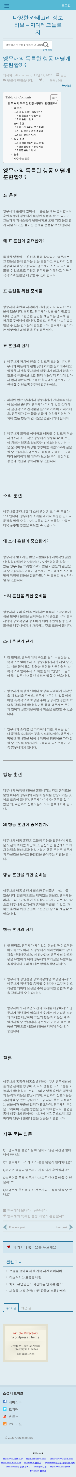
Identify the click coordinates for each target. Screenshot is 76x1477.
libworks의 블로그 (38, 1470)
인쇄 (68, 86)
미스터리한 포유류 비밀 (25, 1277)
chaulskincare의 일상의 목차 (18, 1466)
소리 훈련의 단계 (27, 134)
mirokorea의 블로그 (32, 1462)
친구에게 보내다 (19, 1210)
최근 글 (26, 1308)
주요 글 (11, 1308)
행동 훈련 (19, 138)
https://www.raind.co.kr (12, 1458)
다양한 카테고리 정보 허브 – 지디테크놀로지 (38, 24)
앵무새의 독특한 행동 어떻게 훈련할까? (32, 103)
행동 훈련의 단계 (27, 150)
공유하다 (40, 1210)
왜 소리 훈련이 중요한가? (31, 127)
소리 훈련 (19, 123)
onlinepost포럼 (40, 1466)
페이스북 (15, 1402)
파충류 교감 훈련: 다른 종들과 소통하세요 (37, 1290)
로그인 (66, 5)
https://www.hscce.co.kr (11, 1462)
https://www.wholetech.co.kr (61, 1458)
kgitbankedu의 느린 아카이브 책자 (60, 1462)
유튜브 (13, 1416)
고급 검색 (47, 50)
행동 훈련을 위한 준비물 (31, 146)
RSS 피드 (15, 1424)
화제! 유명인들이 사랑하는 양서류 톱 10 (36, 1284)
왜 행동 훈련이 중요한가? (31, 142)
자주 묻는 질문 (21, 158)
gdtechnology (22, 75)
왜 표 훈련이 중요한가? (30, 111)
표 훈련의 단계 (26, 119)
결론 (16, 154)
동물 (63, 75)
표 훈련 (17, 107)
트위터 (13, 1409)
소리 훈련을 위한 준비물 (31, 130)
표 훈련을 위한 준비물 (30, 115)
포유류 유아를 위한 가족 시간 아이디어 (35, 1271)
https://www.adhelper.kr (60, 1466)
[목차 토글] (52, 97)
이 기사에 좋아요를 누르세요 (34, 1247)
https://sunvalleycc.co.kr (36, 1458)
